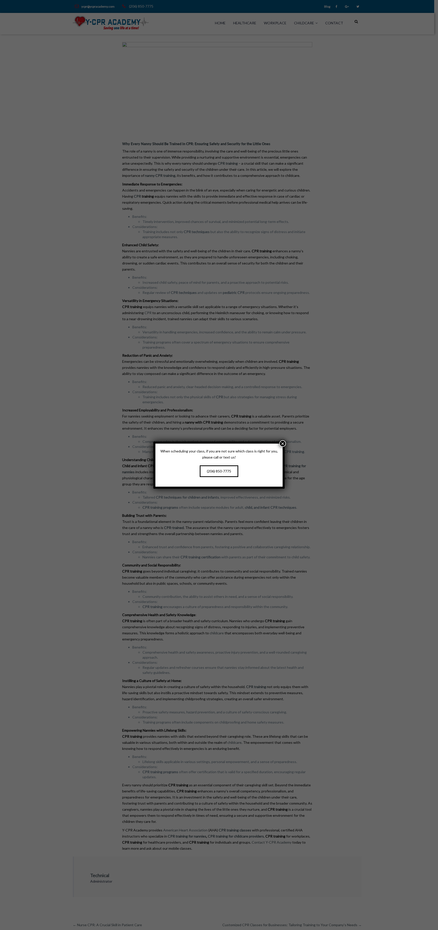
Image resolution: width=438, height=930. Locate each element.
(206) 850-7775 (219, 471)
